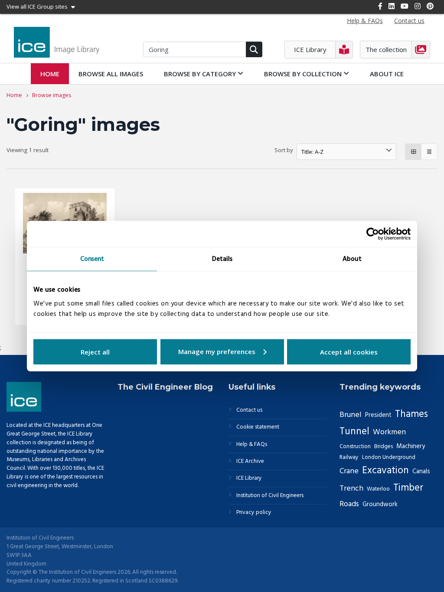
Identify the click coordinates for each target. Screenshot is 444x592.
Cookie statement (257, 427)
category (201, 73)
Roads (349, 504)
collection (303, 73)
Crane (349, 471)
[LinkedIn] (391, 6)
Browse (110, 73)
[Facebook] (380, 6)
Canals (421, 471)
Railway (349, 457)
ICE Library (249, 478)
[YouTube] (404, 6)
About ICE (387, 73)
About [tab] (352, 259)
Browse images (51, 95)
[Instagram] (418, 6)
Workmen (389, 432)
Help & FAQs (251, 444)
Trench (351, 488)
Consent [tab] (92, 259)
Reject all (95, 351)
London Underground (388, 457)
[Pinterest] (430, 6)
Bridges (383, 446)
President (378, 415)
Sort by (283, 150)
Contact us (249, 410)
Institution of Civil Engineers (270, 495)
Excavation (385, 471)
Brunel (351, 415)
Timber (408, 488)
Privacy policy (253, 512)
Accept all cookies (349, 351)
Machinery (410, 446)
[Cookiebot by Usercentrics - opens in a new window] (373, 234)
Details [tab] (222, 259)
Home (49, 73)
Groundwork (380, 504)
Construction (355, 446)
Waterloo (378, 489)
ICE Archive (250, 461)
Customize (222, 351)
